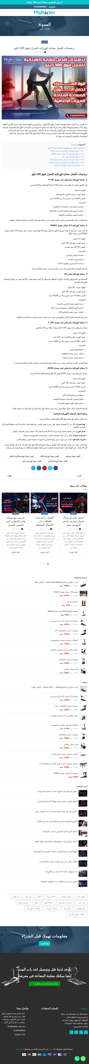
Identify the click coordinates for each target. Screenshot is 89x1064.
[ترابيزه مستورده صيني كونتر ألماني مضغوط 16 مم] (83, 765)
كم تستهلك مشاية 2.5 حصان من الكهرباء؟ (61, 872)
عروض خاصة (23, 903)
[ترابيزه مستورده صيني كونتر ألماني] (83, 756)
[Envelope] (76, 1032)
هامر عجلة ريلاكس (71, 669)
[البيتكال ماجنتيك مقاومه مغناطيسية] (83, 642)
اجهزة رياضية (66, 897)
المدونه (41, 29)
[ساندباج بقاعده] (83, 603)
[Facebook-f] (86, 1032)
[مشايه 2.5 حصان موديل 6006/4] (83, 775)
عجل (36, 903)
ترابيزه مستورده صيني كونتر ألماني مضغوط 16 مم (58, 764)
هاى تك (51, 1049)
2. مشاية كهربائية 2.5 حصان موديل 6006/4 (68, 225)
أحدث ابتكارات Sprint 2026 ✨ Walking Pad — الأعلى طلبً (54, 687)
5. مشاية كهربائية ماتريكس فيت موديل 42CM (67, 368)
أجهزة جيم (81, 897)
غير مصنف (81, 908)
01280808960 (40, 7)
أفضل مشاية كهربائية (73, 456)
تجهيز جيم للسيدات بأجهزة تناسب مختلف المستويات (57, 791)
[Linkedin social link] (39, 468)
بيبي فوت (81, 903)
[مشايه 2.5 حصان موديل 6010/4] (83, 594)
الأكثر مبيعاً (51, 897)
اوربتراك (28, 897)
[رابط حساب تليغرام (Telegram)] (33, 468)
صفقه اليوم (48, 903)
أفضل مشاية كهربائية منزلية (31, 461)
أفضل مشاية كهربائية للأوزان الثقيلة (22, 456)
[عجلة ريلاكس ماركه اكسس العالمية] (83, 652)
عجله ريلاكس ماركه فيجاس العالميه (64, 716)
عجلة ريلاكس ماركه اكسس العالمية (64, 650)
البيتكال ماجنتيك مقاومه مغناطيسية (64, 640)
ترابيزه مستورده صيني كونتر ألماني (64, 754)
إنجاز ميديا (20, 1049)
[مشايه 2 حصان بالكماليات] (83, 661)
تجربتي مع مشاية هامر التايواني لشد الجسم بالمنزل (15, 521)
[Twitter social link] (50, 468)
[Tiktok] (71, 1032)
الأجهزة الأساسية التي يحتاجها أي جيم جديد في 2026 (57, 821)
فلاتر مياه (67, 908)
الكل (39, 897)
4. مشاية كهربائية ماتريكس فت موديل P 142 (67, 322)
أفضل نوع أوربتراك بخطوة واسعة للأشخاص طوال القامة (55, 841)
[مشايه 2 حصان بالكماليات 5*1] (83, 632)
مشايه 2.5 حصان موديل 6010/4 (66, 592)
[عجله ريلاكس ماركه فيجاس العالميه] (83, 717)
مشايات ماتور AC (33, 908)
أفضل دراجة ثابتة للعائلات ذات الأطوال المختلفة (44, 521)
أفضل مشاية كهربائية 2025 (49, 456)
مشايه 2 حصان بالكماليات (68, 660)
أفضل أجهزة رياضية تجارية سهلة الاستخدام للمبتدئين (57, 801)
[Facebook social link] (5, 12)
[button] (44, 983)
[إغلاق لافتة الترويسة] (3, 2)
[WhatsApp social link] (3, 12)
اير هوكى (15, 897)
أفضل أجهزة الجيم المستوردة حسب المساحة (60, 831)
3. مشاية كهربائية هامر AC (75, 274)
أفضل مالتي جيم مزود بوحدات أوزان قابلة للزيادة (58, 862)
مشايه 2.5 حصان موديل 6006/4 (66, 773)
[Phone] (77, 1058)
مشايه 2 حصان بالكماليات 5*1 (66, 631)
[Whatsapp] (81, 1032)
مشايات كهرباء (52, 908)
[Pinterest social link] (44, 468)
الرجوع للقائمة (44, 476)
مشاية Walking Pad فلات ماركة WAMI (63, 611)
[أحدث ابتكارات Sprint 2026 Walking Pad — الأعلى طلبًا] (83, 584)
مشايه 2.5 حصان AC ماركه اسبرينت (64, 621)
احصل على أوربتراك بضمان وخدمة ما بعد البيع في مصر (73, 521)
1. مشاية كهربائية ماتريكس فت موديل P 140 (67, 180)
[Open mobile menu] (86, 12)
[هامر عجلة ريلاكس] (83, 671)
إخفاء (74, 144)
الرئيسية (47, 29)
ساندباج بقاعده (72, 602)
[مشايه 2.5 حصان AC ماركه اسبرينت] (83, 623)
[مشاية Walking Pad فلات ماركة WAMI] (83, 613)
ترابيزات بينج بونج (65, 903)
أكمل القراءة (73, 552)
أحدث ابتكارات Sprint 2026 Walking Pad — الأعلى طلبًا (56, 582)
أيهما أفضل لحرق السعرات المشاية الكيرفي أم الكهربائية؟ (55, 851)
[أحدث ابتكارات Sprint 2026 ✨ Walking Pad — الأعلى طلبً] (83, 689)
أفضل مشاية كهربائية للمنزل (57, 461)
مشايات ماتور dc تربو (77, 914)
